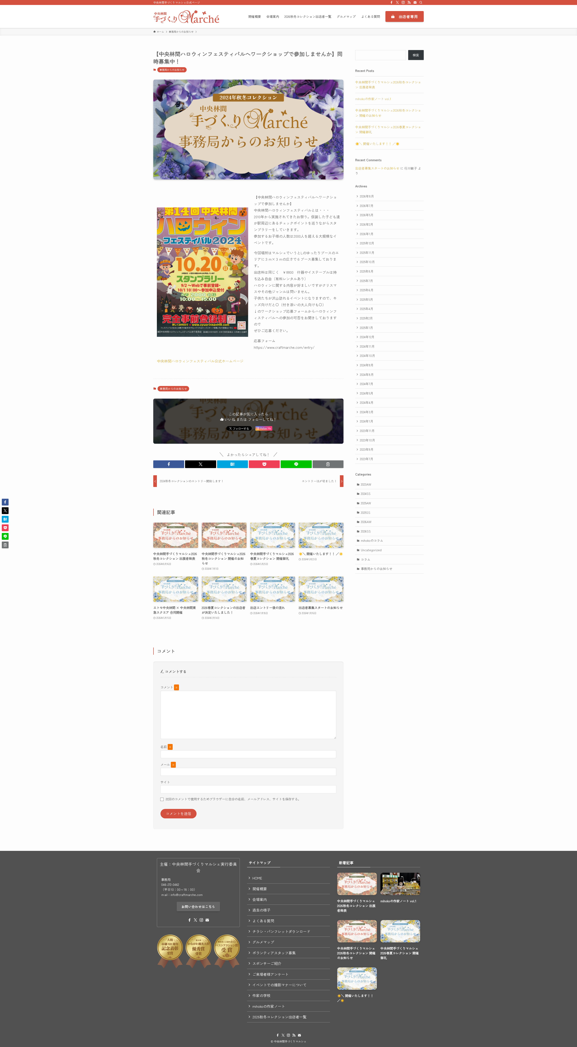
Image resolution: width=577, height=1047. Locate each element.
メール (167, 764)
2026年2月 (366, 224)
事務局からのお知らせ (172, 69)
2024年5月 (366, 393)
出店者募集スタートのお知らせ (377, 168)
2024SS (366, 493)
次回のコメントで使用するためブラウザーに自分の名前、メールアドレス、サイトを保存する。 (233, 799)
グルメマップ (263, 942)
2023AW (366, 484)
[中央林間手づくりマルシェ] (186, 16)
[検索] (421, 2)
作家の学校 (261, 995)
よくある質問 (263, 920)
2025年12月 (367, 243)
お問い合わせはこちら (198, 906)
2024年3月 (366, 412)
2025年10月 (367, 261)
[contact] (415, 2)
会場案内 (259, 899)
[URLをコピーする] (328, 464)
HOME (257, 878)
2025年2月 (366, 318)
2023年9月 (366, 449)
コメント (169, 687)
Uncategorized (371, 550)
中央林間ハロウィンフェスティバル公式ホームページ (200, 361)
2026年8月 (367, 196)
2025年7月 (366, 280)
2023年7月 (366, 459)
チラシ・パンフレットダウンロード (281, 931)
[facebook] (391, 2)
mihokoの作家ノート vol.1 (373, 98)
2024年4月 (366, 402)
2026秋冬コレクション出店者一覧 (279, 1016)
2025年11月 (367, 252)
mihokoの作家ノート (268, 1006)
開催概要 (259, 888)
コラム (365, 559)
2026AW (366, 521)
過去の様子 (261, 910)
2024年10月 (367, 355)
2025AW (366, 503)
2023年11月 (367, 430)
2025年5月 (366, 299)
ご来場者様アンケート (270, 974)
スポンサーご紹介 (266, 963)
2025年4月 (366, 308)
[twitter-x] (397, 2)
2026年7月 (366, 205)
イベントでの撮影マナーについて (279, 984)
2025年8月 (366, 271)
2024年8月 (367, 374)
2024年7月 (366, 383)
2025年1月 (366, 327)
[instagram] (403, 2)
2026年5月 (366, 215)
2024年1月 (366, 421)
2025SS (365, 512)
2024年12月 (367, 337)
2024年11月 (367, 346)
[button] (168, 464)
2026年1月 (366, 234)
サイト (165, 782)
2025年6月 (366, 290)
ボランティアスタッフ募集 (274, 952)
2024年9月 (366, 365)
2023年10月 (367, 440)
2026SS (366, 531)
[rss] (409, 2)
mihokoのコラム (372, 540)
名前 (166, 746)
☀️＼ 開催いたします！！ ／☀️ (377, 143)
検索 (416, 55)
